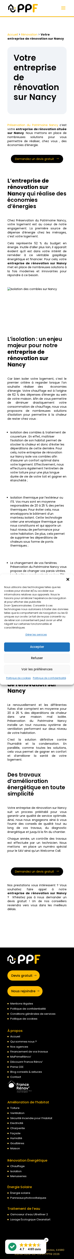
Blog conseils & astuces (26, 1072)
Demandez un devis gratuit (34, 159)
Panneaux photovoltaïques (28, 1198)
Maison (15, 1148)
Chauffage (17, 1166)
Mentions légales (21, 1004)
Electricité (16, 1123)
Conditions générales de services (33, 1014)
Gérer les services (36, 634)
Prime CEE (17, 1067)
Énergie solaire (20, 1193)
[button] (68, 579)
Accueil (12, 34)
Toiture (15, 1108)
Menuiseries (18, 1176)
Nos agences (19, 1047)
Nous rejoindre (23, 991)
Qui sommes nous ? (23, 1042)
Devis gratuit (21, 975)
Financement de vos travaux (29, 1052)
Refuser (37, 658)
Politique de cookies (18, 678)
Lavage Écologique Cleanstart (30, 1219)
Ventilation (17, 1113)
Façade (15, 1133)
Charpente (17, 1128)
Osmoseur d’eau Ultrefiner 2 (29, 1214)
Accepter (37, 647)
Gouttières (17, 1143)
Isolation (16, 1171)
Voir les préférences (37, 669)
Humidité (16, 1138)
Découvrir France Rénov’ (26, 1062)
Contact (15, 1077)
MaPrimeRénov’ (20, 1057)
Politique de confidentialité (49, 678)
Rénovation (29, 34)
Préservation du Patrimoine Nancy (32, 125)
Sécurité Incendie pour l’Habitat (31, 1118)
